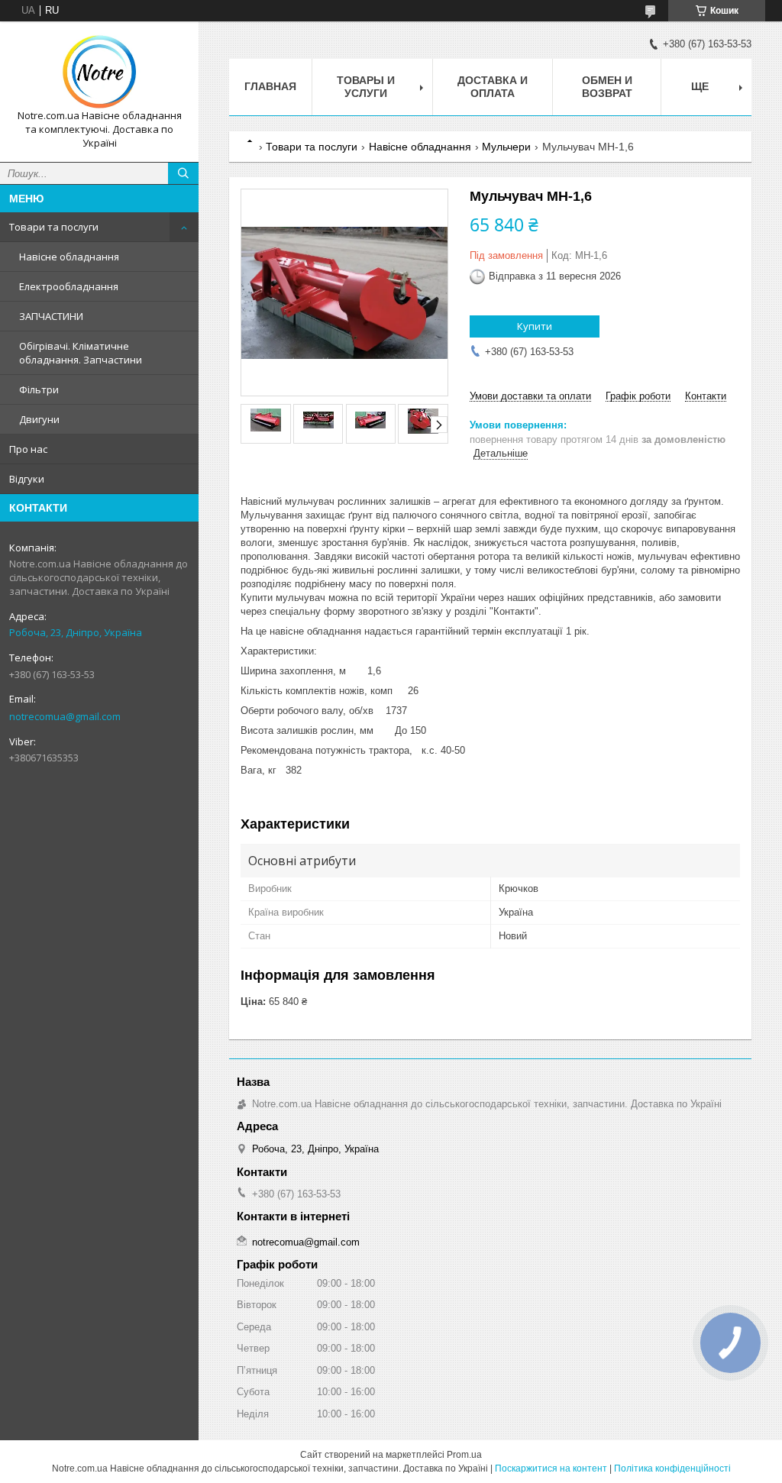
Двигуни (39, 419)
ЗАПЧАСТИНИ (51, 316)
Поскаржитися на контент (551, 1468)
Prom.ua (464, 1454)
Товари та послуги (54, 227)
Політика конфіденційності (672, 1468)
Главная (270, 86)
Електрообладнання (68, 286)
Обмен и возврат (607, 86)
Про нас (28, 449)
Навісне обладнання (69, 256)
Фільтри (39, 389)
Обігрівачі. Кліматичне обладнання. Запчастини (80, 353)
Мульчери (506, 147)
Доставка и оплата (492, 86)
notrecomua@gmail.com (65, 716)
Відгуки (26, 479)
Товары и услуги (366, 86)
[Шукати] (183, 173)
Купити (534, 326)
